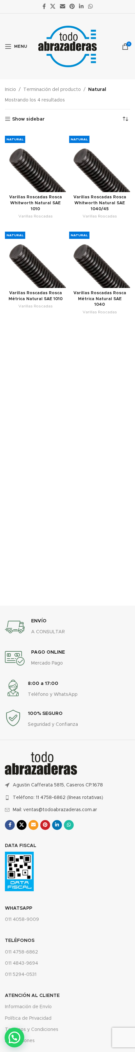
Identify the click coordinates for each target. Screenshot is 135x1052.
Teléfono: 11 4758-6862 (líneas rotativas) (58, 797)
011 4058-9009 (22, 919)
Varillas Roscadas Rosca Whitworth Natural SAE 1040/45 (99, 203)
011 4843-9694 (21, 963)
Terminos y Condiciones (31, 1029)
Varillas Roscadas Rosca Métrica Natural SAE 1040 (99, 299)
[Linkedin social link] (81, 6)
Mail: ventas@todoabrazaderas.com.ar (55, 810)
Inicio (10, 89)
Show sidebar (28, 119)
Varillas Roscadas (35, 216)
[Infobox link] (35, 627)
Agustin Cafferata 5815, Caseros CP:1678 (58, 785)
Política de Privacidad (28, 1018)
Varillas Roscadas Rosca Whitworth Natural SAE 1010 (35, 203)
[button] (14, 1037)
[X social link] (53, 6)
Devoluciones (20, 1040)
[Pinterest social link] (72, 6)
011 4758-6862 (21, 952)
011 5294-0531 (20, 974)
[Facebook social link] (44, 6)
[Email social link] (62, 6)
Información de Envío (28, 1007)
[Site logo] (67, 46)
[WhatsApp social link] (90, 6)
